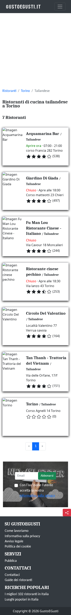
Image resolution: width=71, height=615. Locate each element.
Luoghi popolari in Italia (21, 599)
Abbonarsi (47, 475)
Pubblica (11, 561)
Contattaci (12, 575)
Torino (25, 91)
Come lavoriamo (17, 531)
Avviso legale (14, 541)
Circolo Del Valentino (45, 313)
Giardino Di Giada (42, 178)
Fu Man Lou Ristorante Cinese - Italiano (43, 228)
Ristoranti (9, 91)
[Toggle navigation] (59, 7)
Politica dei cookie (18, 546)
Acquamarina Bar (42, 133)
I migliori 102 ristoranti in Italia (27, 594)
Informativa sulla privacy (37, 495)
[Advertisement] (35, 51)
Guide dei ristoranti (18, 580)
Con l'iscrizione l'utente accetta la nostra (37, 490)
